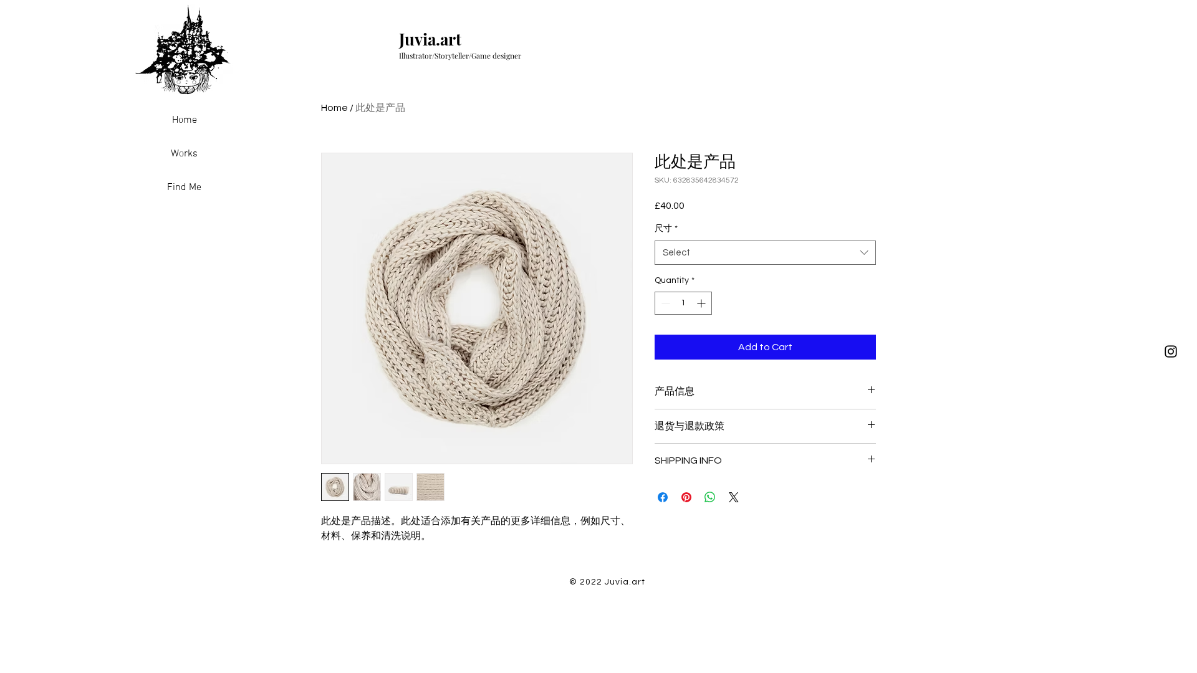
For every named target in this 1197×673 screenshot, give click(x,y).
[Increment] (702, 303)
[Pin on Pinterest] (686, 497)
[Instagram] (1171, 351)
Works (184, 154)
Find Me (184, 187)
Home (184, 120)
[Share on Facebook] (662, 497)
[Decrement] (664, 303)
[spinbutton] (683, 303)
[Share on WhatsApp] (710, 497)
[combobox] (765, 253)
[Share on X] (733, 497)
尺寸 (666, 228)
